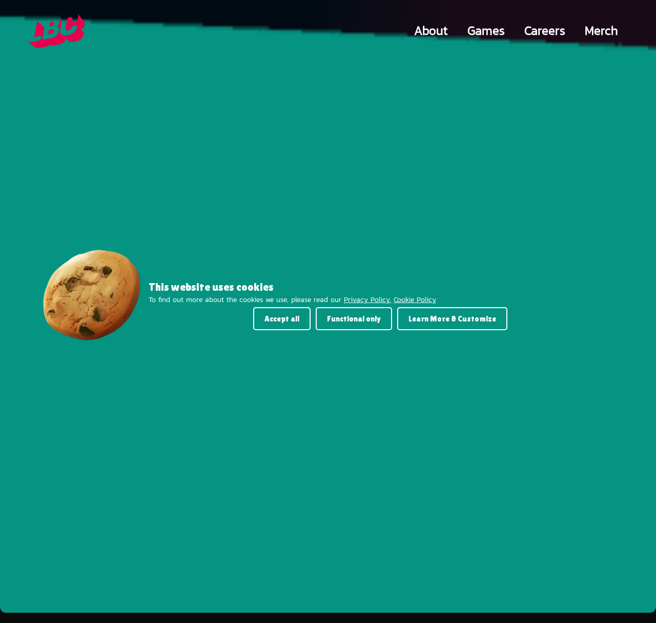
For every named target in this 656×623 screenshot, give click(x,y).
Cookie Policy (415, 299)
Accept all (281, 318)
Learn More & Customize (452, 318)
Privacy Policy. (367, 299)
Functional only (354, 318)
